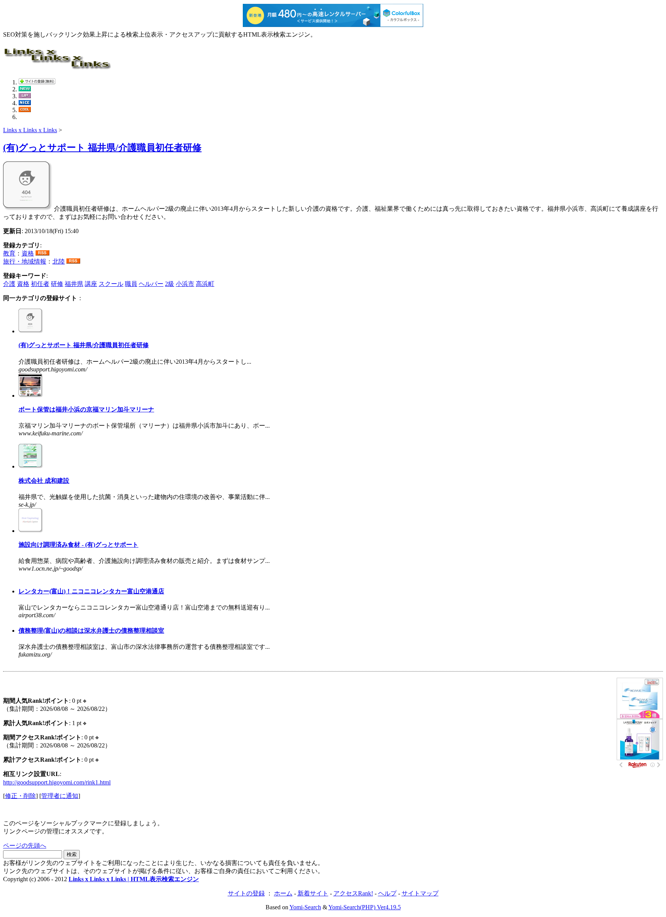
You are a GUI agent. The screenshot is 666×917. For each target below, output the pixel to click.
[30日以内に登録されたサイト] (24, 89)
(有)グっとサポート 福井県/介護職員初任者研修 (102, 148)
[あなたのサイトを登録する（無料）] (37, 82)
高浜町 (205, 283)
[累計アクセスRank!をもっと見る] (97, 759)
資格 (28, 253)
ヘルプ (387, 893)
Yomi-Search (305, 907)
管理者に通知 (59, 796)
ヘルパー (151, 283)
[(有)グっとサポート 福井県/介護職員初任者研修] (27, 208)
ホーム (283, 893)
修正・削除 (20, 796)
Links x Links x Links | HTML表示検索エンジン (134, 879)
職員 (131, 283)
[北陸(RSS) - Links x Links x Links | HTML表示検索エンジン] (73, 261)
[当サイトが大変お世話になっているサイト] (24, 103)
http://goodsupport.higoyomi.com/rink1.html (57, 782)
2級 (169, 283)
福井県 (74, 283)
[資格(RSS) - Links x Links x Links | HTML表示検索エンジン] (42, 253)
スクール (111, 283)
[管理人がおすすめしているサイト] (24, 110)
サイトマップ (420, 893)
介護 (9, 283)
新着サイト (313, 893)
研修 (57, 283)
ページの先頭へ (24, 845)
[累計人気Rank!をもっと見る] (84, 723)
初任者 (40, 283)
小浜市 (185, 283)
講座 (91, 283)
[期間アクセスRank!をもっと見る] (97, 737)
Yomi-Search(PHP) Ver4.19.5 (364, 907)
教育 (9, 253)
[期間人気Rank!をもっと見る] (84, 700)
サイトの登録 (246, 893)
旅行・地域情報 (24, 261)
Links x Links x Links (30, 130)
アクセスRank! (353, 893)
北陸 (58, 261)
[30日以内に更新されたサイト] (24, 96)
